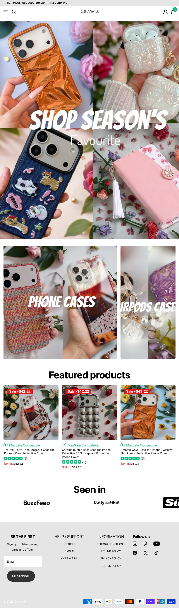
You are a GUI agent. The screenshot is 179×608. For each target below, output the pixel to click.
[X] (146, 553)
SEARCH (69, 544)
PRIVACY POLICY (111, 558)
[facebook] (135, 553)
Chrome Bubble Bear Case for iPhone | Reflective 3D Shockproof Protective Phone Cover (87, 453)
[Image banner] (89, 130)
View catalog (6, 12)
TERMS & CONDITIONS (110, 544)
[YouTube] (156, 544)
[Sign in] (165, 12)
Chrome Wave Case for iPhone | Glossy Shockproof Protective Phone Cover (146, 451)
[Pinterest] (145, 544)
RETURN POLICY (111, 565)
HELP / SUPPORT (69, 536)
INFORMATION (111, 536)
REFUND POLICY (111, 551)
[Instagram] (135, 544)
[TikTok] (156, 553)
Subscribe (21, 576)
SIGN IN (69, 551)
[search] (14, 12)
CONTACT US (69, 558)
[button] (167, 412)
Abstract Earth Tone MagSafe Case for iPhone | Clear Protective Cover (28, 451)
